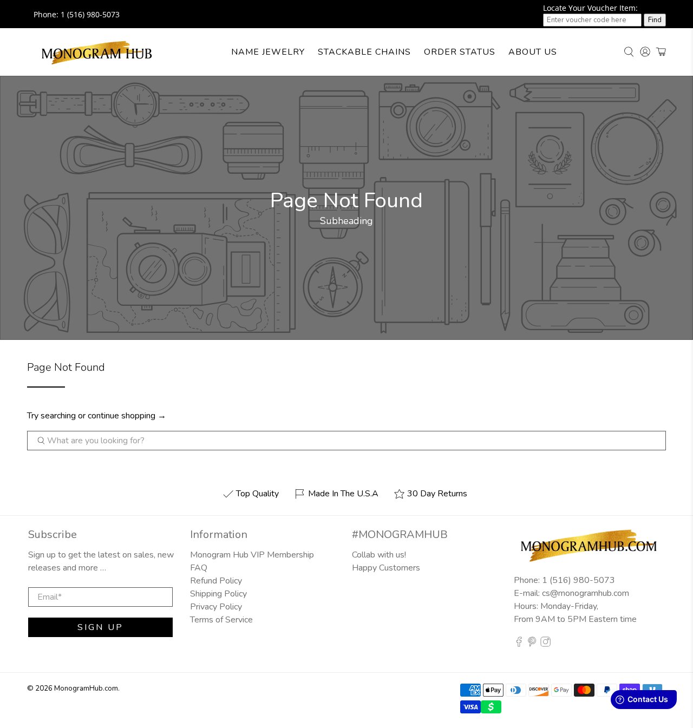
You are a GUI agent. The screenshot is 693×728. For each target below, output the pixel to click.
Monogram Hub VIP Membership (252, 555)
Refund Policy (216, 581)
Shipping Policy (218, 594)
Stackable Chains (364, 52)
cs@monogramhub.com (585, 593)
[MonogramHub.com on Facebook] (519, 644)
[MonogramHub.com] (97, 52)
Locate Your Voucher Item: (590, 8)
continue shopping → (127, 416)
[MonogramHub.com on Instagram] (545, 644)
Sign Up (100, 627)
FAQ (198, 568)
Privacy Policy (216, 607)
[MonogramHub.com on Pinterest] (532, 644)
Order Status (459, 52)
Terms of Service (221, 620)
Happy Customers (386, 568)
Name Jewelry (268, 52)
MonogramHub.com (86, 688)
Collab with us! (379, 555)
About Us (532, 52)
